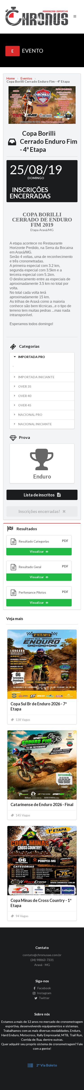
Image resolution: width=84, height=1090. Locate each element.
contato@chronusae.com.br (42, 955)
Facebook (44, 988)
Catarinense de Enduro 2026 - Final (42, 804)
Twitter (44, 998)
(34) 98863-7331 (42, 960)
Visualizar (37, 551)
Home (10, 78)
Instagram (43, 993)
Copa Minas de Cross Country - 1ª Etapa (41, 903)
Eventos (26, 78)
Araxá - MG (42, 965)
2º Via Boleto (46, 1065)
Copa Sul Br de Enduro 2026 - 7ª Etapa (39, 706)
